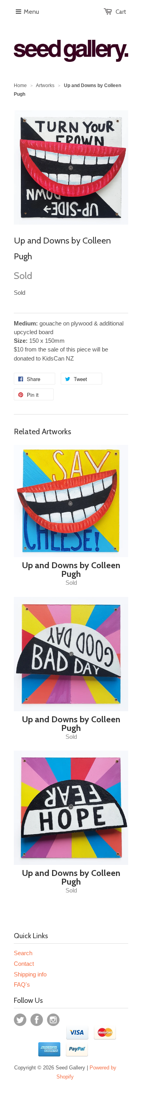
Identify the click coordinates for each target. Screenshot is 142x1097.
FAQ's (22, 984)
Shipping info (30, 974)
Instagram (53, 1019)
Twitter (20, 1019)
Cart (121, 11)
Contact (24, 963)
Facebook (36, 1019)
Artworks (45, 85)
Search (23, 953)
